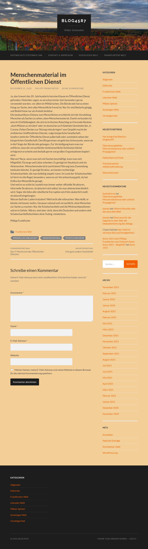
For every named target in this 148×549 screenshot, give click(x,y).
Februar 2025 (109, 293)
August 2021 (109, 359)
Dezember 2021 (111, 335)
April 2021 (108, 383)
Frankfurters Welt (115, 55)
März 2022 (108, 329)
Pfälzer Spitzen (110, 103)
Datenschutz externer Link (26, 55)
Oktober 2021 (110, 347)
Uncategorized (110, 115)
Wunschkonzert (111, 172)
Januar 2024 (109, 305)
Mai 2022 (107, 323)
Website (14, 355)
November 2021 (111, 341)
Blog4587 (74, 20)
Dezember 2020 (111, 407)
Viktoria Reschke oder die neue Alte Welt (119, 210)
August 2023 (109, 311)
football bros (109, 193)
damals (106, 208)
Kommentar (17, 292)
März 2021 (108, 389)
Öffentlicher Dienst (75, 238)
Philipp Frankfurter (47, 88)
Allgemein (108, 79)
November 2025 (111, 287)
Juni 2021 (107, 371)
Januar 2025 (109, 299)
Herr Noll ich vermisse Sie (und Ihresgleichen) (118, 231)
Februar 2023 (109, 317)
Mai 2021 (107, 377)
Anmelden (108, 434)
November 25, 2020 (21, 88)
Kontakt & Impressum (60, 55)
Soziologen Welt (88, 55)
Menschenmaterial (51, 238)
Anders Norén (118, 539)
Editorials (107, 85)
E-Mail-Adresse (18, 340)
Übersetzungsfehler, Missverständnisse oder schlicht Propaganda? (118, 148)
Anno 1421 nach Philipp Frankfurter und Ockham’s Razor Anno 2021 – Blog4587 (119, 241)
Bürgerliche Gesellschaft (25, 238)
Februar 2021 (109, 395)
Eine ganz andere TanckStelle (79, 250)
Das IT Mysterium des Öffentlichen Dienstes (27, 251)
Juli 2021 (107, 365)
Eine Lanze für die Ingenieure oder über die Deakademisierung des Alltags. (118, 220)
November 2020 (111, 413)
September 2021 (111, 353)
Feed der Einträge (111, 440)
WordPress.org (110, 452)
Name (14, 326)
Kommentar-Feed (111, 446)
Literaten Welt (110, 97)
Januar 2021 (109, 401)
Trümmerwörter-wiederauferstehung (113, 165)
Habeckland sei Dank (113, 157)
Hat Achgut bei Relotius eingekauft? (114, 138)
